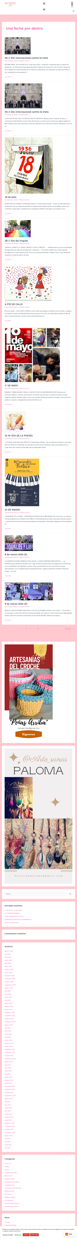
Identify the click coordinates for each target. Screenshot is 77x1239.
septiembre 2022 (10, 1096)
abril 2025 (8, 1000)
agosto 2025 (9, 988)
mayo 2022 (8, 1108)
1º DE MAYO (11, 385)
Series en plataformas (12, 922)
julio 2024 (8, 1028)
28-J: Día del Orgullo (16, 240)
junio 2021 (8, 1142)
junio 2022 (8, 1105)
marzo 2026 (8, 966)
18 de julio (10, 197)
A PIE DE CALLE (14, 304)
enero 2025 (8, 1009)
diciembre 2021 (9, 1123)
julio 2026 (8, 954)
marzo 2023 (8, 1077)
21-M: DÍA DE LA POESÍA (19, 435)
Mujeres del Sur (9, 1191)
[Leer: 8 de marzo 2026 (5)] (19, 543)
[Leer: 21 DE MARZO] (22, 482)
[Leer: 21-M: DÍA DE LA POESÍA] (15, 421)
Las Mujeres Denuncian (12, 1182)
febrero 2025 (9, 1006)
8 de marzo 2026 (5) (16, 554)
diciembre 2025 (10, 976)
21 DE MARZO (12, 509)
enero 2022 (8, 1120)
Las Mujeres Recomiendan (13, 1188)
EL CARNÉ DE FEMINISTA (12, 913)
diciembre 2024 (10, 1012)
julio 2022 (8, 1102)
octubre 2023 (9, 1056)
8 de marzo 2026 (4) (16, 603)
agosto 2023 (9, 1062)
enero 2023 (8, 1083)
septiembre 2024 (10, 1022)
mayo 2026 (8, 960)
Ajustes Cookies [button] (8, 1235)
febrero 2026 (9, 970)
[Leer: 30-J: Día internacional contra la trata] (18, 46)
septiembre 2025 (10, 985)
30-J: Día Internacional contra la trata (27, 111)
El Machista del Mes (11, 1173)
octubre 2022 (9, 1092)
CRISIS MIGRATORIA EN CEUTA (14, 916)
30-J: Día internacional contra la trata (26, 57)
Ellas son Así (8, 1176)
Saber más (18, 1235)
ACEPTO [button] (26, 1235)
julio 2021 (7, 1139)
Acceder (7, 1222)
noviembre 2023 (10, 1052)
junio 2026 (8, 957)
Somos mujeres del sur (12, 1203)
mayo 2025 (8, 997)
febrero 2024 (9, 1043)
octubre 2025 (9, 982)
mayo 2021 (8, 1145)
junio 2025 (8, 994)
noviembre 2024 (10, 1016)
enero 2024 (8, 1046)
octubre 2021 (9, 1129)
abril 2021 (7, 1148)
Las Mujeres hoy (10, 1185)
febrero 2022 (9, 1117)
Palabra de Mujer (10, 1197)
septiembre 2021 (10, 1132)
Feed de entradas (10, 1225)
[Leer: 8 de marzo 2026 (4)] (29, 591)
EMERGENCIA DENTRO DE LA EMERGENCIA (18, 919)
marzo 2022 (8, 1114)
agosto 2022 (9, 1099)
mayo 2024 (8, 1034)
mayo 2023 (8, 1071)
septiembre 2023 (10, 1059)
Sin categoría (9, 1200)
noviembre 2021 (10, 1126)
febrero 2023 (9, 1080)
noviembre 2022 (10, 1089)
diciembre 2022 (10, 1086)
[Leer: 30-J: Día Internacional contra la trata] (23, 96)
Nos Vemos (8, 1194)
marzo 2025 (8, 1003)
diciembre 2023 (10, 1049)
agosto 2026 (9, 951)
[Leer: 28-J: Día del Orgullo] (18, 228)
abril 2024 (8, 1037)
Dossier (7, 1170)
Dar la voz (8, 1163)
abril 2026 (8, 963)
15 (38, 629)
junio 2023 (8, 1068)
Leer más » (8, 77)
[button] (44, 3)
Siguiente (69, 629)
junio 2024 (8, 1031)
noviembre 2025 (10, 979)
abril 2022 (8, 1111)
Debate (7, 1167)
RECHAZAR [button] (34, 1235)
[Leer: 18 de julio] (29, 165)
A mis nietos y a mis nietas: (13, 910)
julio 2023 (8, 1065)
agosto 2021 (8, 1136)
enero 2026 (8, 973)
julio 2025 (8, 991)
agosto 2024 (9, 1025)
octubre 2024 (9, 1019)
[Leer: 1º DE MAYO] (32, 354)
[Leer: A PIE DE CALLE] (28, 283)
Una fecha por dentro (11, 61)
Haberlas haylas (9, 1179)
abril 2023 (8, 1074)
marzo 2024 (8, 1040)
